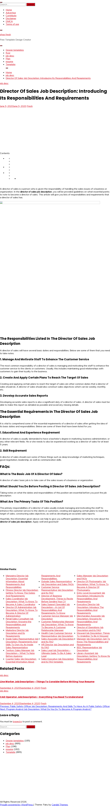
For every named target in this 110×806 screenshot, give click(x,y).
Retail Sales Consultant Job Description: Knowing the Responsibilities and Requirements (19, 623)
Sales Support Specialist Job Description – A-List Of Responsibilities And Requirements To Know (55, 608)
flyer (8, 52)
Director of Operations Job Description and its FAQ (90, 629)
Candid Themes (60, 804)
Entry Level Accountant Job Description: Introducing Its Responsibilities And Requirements (91, 597)
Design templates (15, 50)
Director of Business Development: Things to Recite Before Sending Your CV (57, 598)
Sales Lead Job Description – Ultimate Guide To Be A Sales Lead (56, 653)
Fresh (30, 106)
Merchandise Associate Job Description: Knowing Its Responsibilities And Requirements (91, 620)
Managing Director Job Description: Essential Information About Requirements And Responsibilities (17, 581)
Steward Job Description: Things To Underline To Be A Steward (93, 634)
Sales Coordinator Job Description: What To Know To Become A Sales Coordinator (22, 601)
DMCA (9, 21)
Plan (8, 58)
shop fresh (5, 34)
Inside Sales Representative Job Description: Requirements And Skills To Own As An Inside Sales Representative (22, 643)
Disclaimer (11, 18)
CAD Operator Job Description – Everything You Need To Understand (41, 697)
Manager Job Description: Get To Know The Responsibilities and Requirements (93, 641)
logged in (17, 721)
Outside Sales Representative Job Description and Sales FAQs (57, 583)
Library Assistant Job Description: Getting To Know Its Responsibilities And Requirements (93, 657)
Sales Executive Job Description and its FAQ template (57, 660)
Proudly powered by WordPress (16, 804)
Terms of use (12, 24)
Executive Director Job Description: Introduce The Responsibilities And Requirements (90, 608)
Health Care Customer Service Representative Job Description (57, 634)
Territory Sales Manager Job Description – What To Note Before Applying (20, 653)
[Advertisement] (24, 129)
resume (9, 61)
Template (10, 64)
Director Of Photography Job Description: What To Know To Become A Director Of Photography (93, 585)
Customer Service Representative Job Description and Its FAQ (57, 590)
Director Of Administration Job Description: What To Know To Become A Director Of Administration (22, 611)
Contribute (11, 15)
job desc (10, 55)
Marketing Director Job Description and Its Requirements (17, 633)
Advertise (11, 12)
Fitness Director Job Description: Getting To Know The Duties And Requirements (22, 593)
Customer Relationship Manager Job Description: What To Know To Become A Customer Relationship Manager (57, 626)
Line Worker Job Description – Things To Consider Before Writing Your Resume (47, 681)
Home (9, 9)
